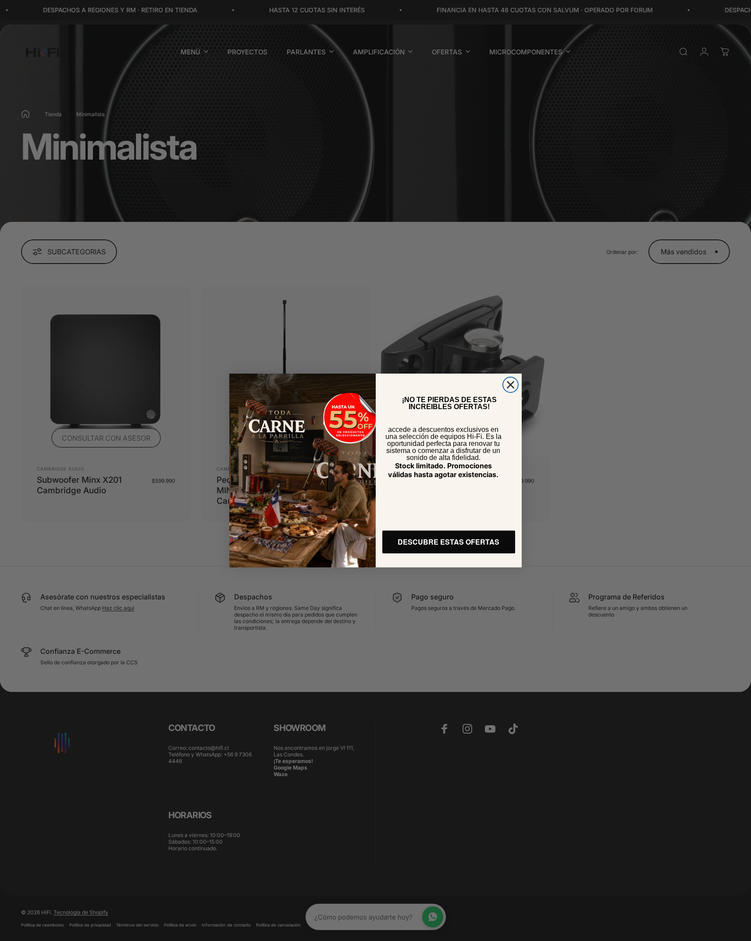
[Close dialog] (510, 384)
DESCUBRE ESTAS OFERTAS (448, 542)
